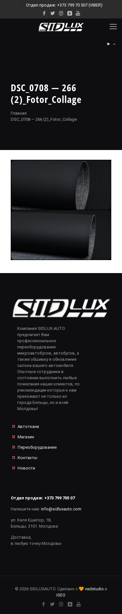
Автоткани (28, 426)
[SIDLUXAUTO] (61, 26)
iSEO (60, 595)
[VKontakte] (69, 13)
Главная (19, 113)
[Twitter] (52, 13)
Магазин (26, 436)
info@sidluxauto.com (61, 509)
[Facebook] (44, 13)
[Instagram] (61, 13)
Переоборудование (37, 447)
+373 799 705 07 (59, 497)
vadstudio (94, 588)
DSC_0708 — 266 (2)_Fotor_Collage (44, 119)
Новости (26, 468)
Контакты (27, 457)
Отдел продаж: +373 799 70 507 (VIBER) (64, 5)
